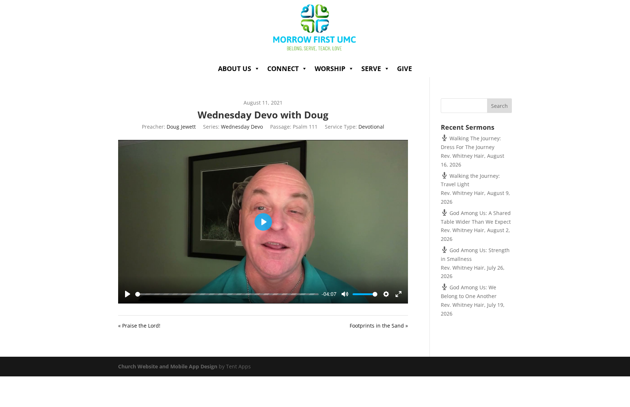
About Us (234, 68)
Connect (283, 68)
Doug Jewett (181, 126)
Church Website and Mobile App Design (167, 366)
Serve (371, 68)
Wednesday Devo (242, 126)
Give (404, 68)
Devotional (371, 126)
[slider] (227, 294)
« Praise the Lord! (139, 325)
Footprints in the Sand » (379, 325)
